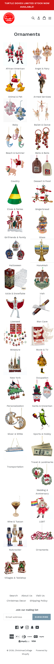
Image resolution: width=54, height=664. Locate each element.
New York (15, 377)
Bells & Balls (42, 153)
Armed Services (42, 96)
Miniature (15, 349)
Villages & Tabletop (15, 577)
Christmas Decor (16, 600)
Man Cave (42, 321)
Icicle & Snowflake (15, 293)
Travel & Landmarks (42, 462)
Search (14, 595)
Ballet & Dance (42, 124)
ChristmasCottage (23, 650)
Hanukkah (42, 265)
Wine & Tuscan (15, 521)
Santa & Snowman (42, 406)
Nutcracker (15, 549)
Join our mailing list (27, 610)
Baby (15, 124)
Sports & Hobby (42, 434)
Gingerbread (42, 209)
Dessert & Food (42, 181)
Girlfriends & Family (15, 237)
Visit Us (40, 595)
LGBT (42, 521)
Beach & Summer (15, 153)
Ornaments (42, 549)
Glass (42, 237)
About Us (26, 595)
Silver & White (15, 434)
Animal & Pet (15, 96)
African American (15, 68)
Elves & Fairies (15, 209)
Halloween (15, 265)
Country (15, 181)
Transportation (15, 466)
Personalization (15, 406)
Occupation (42, 377)
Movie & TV (42, 349)
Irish (42, 293)
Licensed (15, 321)
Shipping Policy (38, 600)
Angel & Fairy (42, 68)
